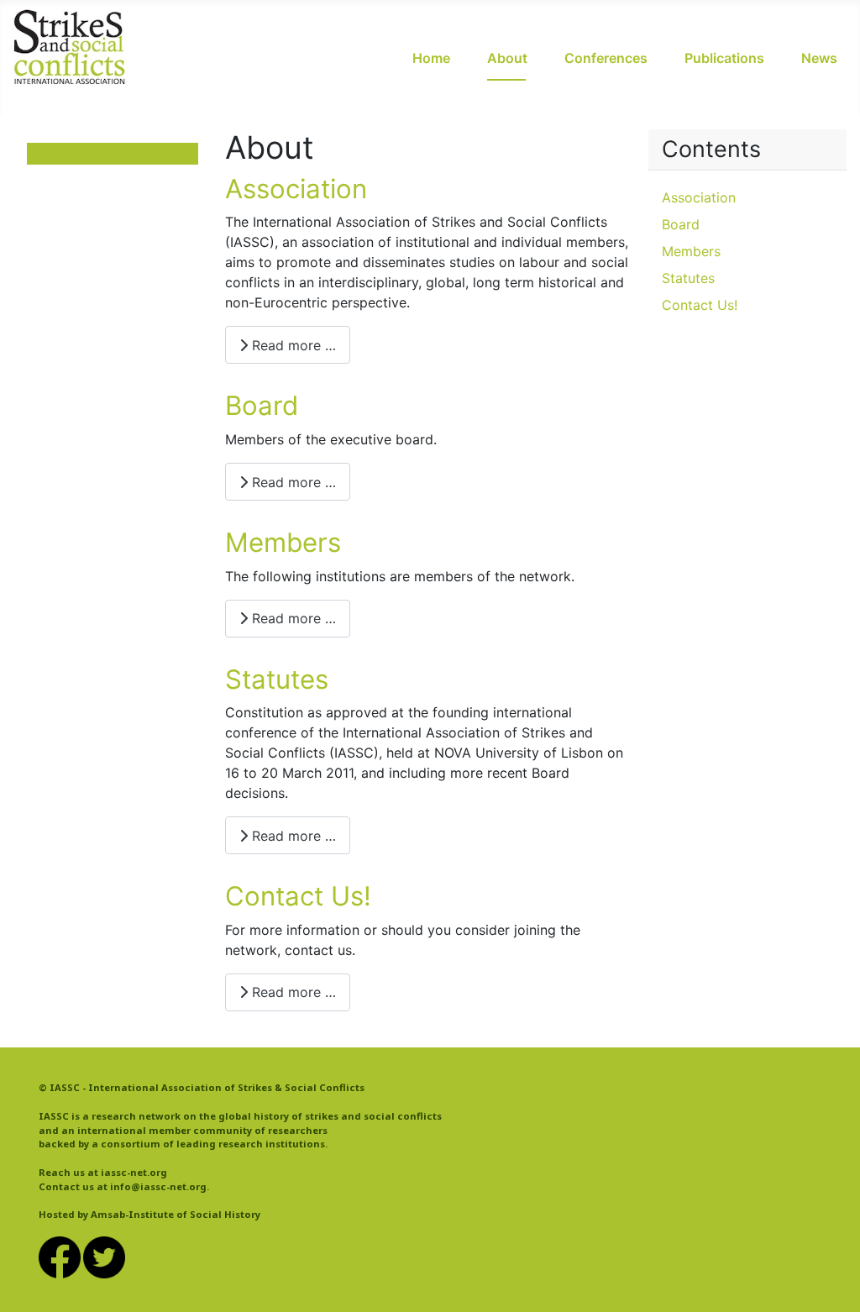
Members (283, 543)
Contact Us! (298, 896)
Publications (724, 58)
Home (431, 58)
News (819, 58)
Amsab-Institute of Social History (175, 1214)
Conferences (606, 58)
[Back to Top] (831, 1281)
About (507, 58)
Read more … (292, 345)
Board (261, 406)
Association (296, 189)
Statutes (276, 679)
